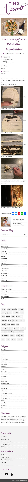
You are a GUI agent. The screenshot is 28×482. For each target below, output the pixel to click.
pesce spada (5, 328)
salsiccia (21, 332)
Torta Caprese (4, 294)
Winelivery (3, 455)
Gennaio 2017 (4, 263)
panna (3, 324)
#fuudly (4, 309)
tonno (17, 335)
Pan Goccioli (4, 299)
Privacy (13, 480)
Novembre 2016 (5, 268)
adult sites (3, 349)
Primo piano (7, 53)
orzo (21, 320)
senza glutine (5, 335)
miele (9, 320)
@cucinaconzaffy (12, 309)
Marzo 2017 (3, 261)
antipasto (20, 309)
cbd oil (2, 354)
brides (2, 352)
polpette (23, 328)
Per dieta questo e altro (6, 393)
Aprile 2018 (3, 251)
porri (3, 332)
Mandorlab (3, 462)
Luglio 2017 (3, 256)
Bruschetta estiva (5, 296)
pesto (11, 328)
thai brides (3, 407)
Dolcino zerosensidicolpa (6, 289)
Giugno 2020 (4, 244)
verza (8, 339)
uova (22, 335)
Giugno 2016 (4, 280)
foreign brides (4, 369)
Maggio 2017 (4, 258)
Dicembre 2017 (4, 253)
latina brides (4, 381)
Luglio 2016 (4, 278)
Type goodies (4, 464)
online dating (4, 388)
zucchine (20, 339)
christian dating (4, 359)
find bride (3, 366)
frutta (13, 316)
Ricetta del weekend (5, 398)
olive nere (15, 320)
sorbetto (12, 335)
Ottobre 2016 (4, 270)
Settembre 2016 (4, 273)
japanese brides (4, 376)
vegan (3, 339)
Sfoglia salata (4, 291)
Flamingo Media (5, 457)
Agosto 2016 (4, 275)
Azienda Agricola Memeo (7, 459)
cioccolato (15, 313)
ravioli (15, 332)
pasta (8, 324)
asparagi (4, 313)
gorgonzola (19, 316)
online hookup (4, 390)
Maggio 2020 (4, 246)
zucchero (13, 339)
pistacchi (16, 328)
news (2, 386)
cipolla (22, 313)
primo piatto (9, 332)
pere (17, 324)
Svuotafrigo (12, 53)
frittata (8, 316)
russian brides (4, 403)
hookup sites (4, 371)
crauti (3, 316)
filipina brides (4, 364)
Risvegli (2, 400)
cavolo (9, 313)
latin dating (3, 378)
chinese (2, 357)
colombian (3, 361)
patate (13, 324)
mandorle (4, 320)
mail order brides (5, 383)
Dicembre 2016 (4, 266)
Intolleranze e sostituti (6, 374)
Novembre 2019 (5, 249)
